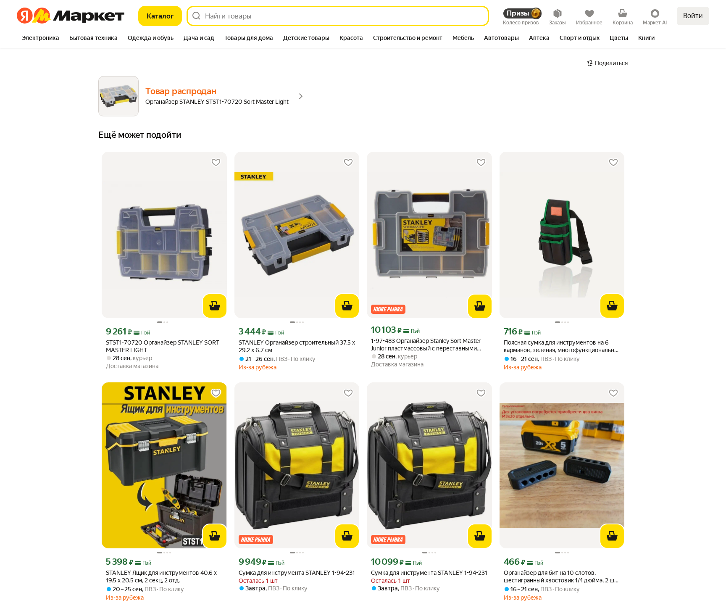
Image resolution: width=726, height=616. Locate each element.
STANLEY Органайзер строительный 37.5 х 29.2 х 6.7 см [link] (297, 346)
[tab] (40, 39)
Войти (693, 16)
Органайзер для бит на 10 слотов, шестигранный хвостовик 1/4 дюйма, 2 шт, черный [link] (561, 576)
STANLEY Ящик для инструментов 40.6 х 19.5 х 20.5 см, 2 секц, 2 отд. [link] (161, 576)
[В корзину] (214, 306)
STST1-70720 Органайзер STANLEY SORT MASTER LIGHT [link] (162, 346)
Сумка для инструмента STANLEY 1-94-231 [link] (297, 572)
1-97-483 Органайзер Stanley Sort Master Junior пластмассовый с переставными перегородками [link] (426, 344)
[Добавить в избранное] (216, 162)
